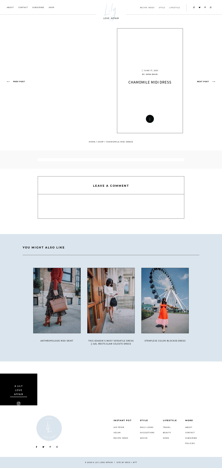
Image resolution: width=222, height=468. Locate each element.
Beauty (167, 433)
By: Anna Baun (150, 74)
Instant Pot (123, 420)
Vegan (117, 433)
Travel (167, 427)
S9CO (127, 462)
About (10, 7)
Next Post (203, 81)
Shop (51, 7)
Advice (144, 438)
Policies (190, 443)
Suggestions (147, 433)
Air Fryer (119, 427)
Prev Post (19, 81)
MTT (135, 462)
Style (144, 420)
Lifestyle (170, 420)
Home (92, 142)
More (189, 420)
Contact (23, 7)
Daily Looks (146, 427)
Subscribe (38, 7)
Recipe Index (121, 438)
